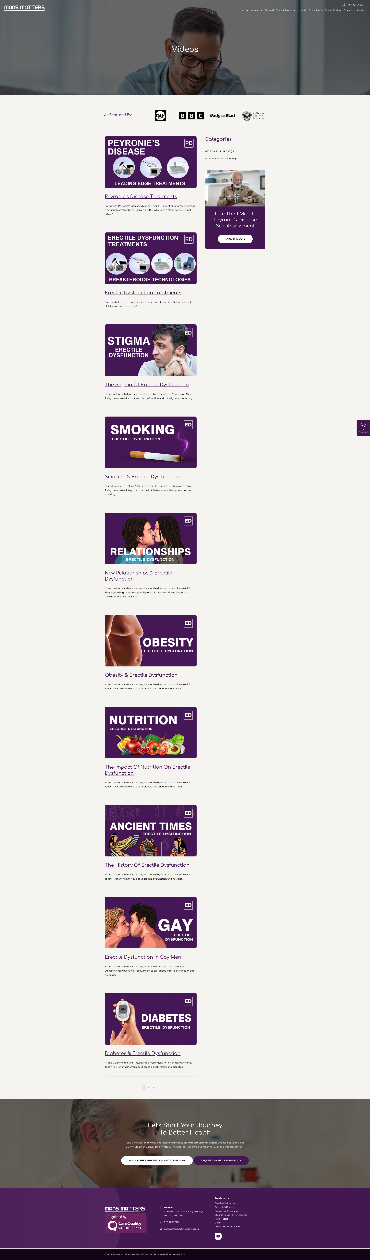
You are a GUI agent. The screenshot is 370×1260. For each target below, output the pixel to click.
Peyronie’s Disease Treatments (141, 196)
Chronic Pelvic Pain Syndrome (231, 1215)
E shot (218, 1222)
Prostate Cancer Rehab (227, 1226)
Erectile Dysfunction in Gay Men (143, 957)
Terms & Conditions (177, 1254)
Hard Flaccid (221, 1219)
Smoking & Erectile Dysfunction (142, 476)
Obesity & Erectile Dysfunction (141, 675)
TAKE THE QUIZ (235, 239)
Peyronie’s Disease (224, 1207)
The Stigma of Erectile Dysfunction (147, 384)
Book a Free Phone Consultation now (157, 1160)
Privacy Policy (160, 1254)
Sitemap (148, 1254)
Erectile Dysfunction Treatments (143, 292)
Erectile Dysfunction (225, 1203)
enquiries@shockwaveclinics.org (181, 1229)
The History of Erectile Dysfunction (147, 865)
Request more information (221, 1160)
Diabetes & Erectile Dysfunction (143, 1053)
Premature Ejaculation (227, 1211)
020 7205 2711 (356, 5)
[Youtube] (218, 1236)
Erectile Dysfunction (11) (221, 158)
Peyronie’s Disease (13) (220, 151)
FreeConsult (363, 431)
